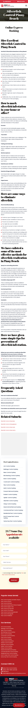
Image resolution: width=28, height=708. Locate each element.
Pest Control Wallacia (6, 615)
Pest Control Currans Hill (7, 608)
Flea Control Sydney (9, 485)
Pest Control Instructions (8, 574)
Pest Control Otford (6, 601)
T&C (22, 573)
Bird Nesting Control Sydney (12, 475)
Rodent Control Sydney (10, 494)
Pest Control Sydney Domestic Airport (11, 599)
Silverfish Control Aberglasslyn (9, 424)
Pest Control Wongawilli (7, 614)
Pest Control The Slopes (7, 610)
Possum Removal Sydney (11, 491)
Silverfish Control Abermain (8, 427)
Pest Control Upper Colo (7, 607)
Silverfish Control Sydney (11, 500)
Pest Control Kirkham (6, 603)
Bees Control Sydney (10, 472)
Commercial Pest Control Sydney (13, 510)
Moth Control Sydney (10, 488)
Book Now (14, 580)
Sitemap (14, 686)
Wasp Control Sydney (10, 504)
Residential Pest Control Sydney (13, 513)
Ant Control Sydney (9, 466)
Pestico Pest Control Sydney (9, 668)
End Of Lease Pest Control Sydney (11, 517)
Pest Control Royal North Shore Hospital (11, 605)
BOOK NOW (21, 1)
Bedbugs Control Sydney (11, 469)
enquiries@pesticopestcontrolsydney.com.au (14, 673)
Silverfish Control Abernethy (8, 430)
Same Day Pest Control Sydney (13, 521)
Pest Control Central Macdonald (9, 612)
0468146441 (7, 1)
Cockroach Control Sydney (11, 482)
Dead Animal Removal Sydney (12, 507)
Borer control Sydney (10, 478)
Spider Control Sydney (10, 497)
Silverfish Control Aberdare (8, 421)
